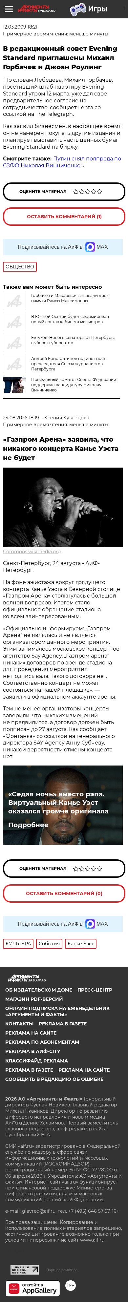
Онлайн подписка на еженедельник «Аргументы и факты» (57, 1011)
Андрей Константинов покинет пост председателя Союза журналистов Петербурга (68, 363)
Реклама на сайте (30, 1033)
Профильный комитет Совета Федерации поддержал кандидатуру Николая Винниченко (73, 384)
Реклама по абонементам (42, 1042)
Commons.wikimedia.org (32, 552)
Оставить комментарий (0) (64, 893)
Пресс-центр (94, 990)
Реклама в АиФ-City (32, 1051)
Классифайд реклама (36, 1061)
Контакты (19, 1024)
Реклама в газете (63, 1024)
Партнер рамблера (61, 1270)
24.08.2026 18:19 (21, 418)
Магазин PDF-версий (34, 999)
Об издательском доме (38, 990)
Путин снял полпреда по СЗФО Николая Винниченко (62, 162)
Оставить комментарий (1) (64, 217)
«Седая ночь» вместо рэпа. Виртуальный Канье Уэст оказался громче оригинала (58, 802)
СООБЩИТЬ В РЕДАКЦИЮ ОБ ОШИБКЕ (54, 1079)
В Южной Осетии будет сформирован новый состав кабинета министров (70, 319)
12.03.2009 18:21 (20, 27)
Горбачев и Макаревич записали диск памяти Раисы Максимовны (70, 298)
